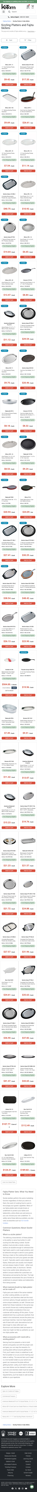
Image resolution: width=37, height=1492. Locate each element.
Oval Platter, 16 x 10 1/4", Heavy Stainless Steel (8, 457)
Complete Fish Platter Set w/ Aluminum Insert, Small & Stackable (27, 941)
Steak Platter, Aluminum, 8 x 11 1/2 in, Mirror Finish (9, 764)
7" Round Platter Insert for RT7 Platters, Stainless (8, 240)
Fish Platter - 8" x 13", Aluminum (7, 983)
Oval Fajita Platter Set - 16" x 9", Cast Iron (9, 500)
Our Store (28, 1470)
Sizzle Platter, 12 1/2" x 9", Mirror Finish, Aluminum (8, 810)
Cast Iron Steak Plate (8, 1182)
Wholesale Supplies (10, 1459)
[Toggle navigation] (4, 12)
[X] (16, 1488)
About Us (28, 1461)
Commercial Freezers (8, 1396)
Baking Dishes (7, 21)
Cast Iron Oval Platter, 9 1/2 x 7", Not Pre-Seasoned (27, 283)
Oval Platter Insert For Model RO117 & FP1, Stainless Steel (27, 897)
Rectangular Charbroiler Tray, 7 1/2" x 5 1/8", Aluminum (26, 854)
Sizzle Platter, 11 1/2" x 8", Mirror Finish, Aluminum (27, 766)
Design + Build (10, 1453)
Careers (28, 1464)
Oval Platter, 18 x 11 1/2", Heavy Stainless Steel (27, 197)
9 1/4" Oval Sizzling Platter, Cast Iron (27, 672)
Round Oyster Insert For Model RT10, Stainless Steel (9, 853)
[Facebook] (12, 1488)
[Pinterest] (19, 1488)
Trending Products (10, 1467)
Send (14, 688)
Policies (28, 1456)
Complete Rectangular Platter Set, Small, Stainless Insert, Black (9, 544)
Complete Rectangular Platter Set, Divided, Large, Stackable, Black (8, 941)
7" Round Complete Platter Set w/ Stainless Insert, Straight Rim (27, 544)
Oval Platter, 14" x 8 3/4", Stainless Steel (26, 240)
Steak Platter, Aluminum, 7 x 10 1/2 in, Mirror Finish (27, 721)
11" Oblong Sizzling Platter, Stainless (9, 111)
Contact (28, 1467)
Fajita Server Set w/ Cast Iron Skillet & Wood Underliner (26, 501)
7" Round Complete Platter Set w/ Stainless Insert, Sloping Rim (27, 327)
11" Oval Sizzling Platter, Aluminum (8, 67)
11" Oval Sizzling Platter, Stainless (8, 371)
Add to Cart (9, 85)
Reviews (28, 1475)
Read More (31, 31)
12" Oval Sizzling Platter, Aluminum (26, 154)
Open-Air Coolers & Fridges (10, 1391)
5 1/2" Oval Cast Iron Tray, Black (27, 1158)
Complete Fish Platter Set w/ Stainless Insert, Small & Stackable (27, 984)
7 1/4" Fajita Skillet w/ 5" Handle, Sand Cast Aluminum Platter (8, 630)
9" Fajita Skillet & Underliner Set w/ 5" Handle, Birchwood (27, 586)
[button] (28, 7)
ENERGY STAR (10, 1461)
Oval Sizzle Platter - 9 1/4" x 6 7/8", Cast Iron (27, 457)
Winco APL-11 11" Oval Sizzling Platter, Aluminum (17, 1416)
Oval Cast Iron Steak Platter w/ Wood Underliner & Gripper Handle (27, 112)
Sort (10, 40)
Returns (10, 1473)
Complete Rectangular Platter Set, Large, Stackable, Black (9, 198)
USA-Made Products (10, 1464)
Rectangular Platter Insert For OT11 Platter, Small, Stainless (27, 68)
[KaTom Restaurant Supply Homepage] (8, 6)
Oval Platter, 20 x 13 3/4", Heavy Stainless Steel (8, 283)
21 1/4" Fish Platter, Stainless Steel (25, 1112)
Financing (10, 1475)
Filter (29, 40)
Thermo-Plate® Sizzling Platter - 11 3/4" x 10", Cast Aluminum (27, 1070)
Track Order (10, 1470)
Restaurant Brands (10, 1456)
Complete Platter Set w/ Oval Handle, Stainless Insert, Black (8, 587)
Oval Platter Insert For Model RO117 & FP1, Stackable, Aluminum (27, 810)
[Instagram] (22, 1488)
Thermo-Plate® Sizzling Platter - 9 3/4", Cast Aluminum (8, 1070)
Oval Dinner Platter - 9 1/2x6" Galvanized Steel (8, 721)
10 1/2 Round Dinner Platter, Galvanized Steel (9, 414)
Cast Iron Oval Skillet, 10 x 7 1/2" (27, 371)
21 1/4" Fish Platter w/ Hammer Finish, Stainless (8, 1158)
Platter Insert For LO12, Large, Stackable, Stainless (27, 629)
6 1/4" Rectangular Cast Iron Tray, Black (9, 1112)
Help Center (28, 1453)
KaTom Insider (28, 1473)
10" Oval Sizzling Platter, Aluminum (8, 154)
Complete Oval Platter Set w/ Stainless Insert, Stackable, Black (27, 1027)
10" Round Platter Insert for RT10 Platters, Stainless (9, 896)
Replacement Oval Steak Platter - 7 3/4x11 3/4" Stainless (8, 673)
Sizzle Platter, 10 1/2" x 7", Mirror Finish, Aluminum (8, 328)
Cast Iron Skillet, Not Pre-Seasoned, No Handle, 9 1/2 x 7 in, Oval (27, 415)
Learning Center (28, 1459)
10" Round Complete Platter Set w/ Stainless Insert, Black (9, 1026)
